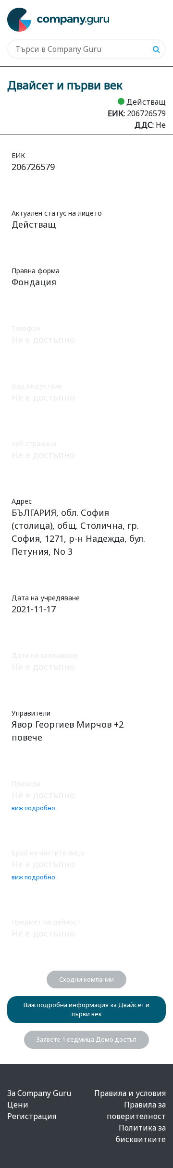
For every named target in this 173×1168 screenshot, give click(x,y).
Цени (17, 1104)
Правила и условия (130, 1093)
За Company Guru (39, 1093)
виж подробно (33, 807)
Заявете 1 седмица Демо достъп (86, 1039)
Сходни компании (86, 979)
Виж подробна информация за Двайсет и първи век (86, 1009)
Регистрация (31, 1116)
